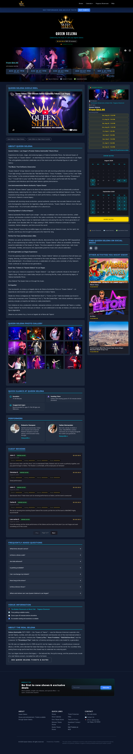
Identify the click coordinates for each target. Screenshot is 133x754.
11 (119, 201)
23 (93, 180)
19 (124, 205)
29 (124, 180)
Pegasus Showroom (102, 3)
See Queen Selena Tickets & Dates (30, 660)
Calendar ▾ (89, 3)
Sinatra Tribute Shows (56, 728)
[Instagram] (130, 50)
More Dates (110, 76)
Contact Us (90, 717)
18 (119, 205)
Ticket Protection (73, 714)
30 (93, 184)
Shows (81, 3)
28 (119, 180)
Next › (54, 533)
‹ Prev (36, 533)
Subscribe (106, 687)
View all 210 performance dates (119, 150)
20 (93, 208)
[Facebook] (125, 50)
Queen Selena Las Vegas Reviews (16, 139)
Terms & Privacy (73, 719)
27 (93, 212)
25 (119, 208)
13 (93, 205)
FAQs (112, 3)
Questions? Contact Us (74, 723)
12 (124, 201)
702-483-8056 (92, 714)
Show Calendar (56, 717)
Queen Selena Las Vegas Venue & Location (39, 139)
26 (124, 208)
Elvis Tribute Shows (58, 719)
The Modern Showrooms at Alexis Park (23, 609)
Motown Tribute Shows (57, 723)
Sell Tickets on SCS (73, 728)
